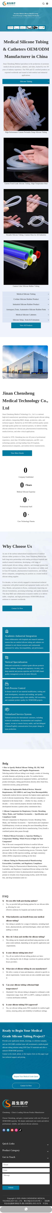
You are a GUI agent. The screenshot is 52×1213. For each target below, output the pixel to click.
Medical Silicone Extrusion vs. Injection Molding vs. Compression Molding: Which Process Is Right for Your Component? (22, 839)
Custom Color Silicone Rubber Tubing (26, 286)
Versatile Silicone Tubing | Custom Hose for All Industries (26, 235)
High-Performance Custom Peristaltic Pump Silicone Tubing (26, 132)
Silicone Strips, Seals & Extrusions (26, 320)
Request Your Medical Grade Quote (26, 1076)
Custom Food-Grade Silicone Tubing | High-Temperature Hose (26, 183)
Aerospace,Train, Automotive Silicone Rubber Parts (26, 310)
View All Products (26, 325)
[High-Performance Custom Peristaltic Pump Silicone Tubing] (26, 108)
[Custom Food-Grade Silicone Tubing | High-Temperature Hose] (26, 160)
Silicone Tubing (26, 81)
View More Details (17, 453)
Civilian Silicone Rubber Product (26, 299)
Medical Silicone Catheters (26, 315)
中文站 (45, 1203)
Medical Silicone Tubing (26, 294)
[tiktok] (20, 1130)
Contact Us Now (17, 608)
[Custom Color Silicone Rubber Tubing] (26, 262)
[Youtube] (12, 1130)
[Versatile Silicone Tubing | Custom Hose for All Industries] (26, 211)
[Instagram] (16, 1130)
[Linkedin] (8, 1130)
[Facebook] (3, 1130)
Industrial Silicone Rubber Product (26, 304)
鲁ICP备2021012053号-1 (33, 1201)
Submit (10, 1187)
